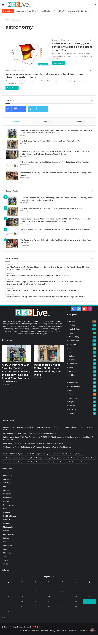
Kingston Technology (35, 458)
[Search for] (95, 5)
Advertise (44, 631)
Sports (71, 367)
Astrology (72, 409)
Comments (79, 121)
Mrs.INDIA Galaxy (69, 458)
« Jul (3, 617)
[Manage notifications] (92, 630)
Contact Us (72, 631)
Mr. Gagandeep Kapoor (52, 458)
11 (22, 597)
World (71, 394)
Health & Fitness (75, 329)
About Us (35, 631)
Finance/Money (75, 386)
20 (49, 601)
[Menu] (3, 5)
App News (72, 405)
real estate (46, 462)
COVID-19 (30, 454)
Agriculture (73, 398)
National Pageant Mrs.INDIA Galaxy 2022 (25, 462)
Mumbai (5, 462)
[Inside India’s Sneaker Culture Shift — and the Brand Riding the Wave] (12, 144)
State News (73, 364)
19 (35, 601)
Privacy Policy (55, 631)
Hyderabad (77, 454)
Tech (70, 348)
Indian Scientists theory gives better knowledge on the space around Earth (72, 47)
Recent (17, 121)
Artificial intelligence (17, 454)
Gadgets (72, 352)
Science (72, 360)
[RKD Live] (19, 4)
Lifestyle (72, 325)
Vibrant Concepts (82, 462)
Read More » (58, 63)
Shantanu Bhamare (59, 462)
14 (62, 597)
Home (9, 20)
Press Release (74, 383)
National (72, 356)
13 (49, 597)
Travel (71, 333)
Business (72, 321)
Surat (71, 462)
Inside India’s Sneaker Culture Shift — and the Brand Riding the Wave (51, 141)
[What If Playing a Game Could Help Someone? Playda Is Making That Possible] (12, 165)
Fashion (72, 375)
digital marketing (42, 454)
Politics (71, 413)
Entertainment (74, 341)
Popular (47, 121)
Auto (70, 390)
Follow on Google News (87, 631)
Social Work (73, 371)
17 (8, 601)
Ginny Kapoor (66, 454)
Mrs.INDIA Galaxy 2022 (86, 458)
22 (76, 601)
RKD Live (57, 40)
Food (70, 379)
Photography (74, 337)
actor (5, 454)
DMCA (63, 631)
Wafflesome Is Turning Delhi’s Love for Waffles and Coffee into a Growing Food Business (37, 447)
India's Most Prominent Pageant (13, 458)
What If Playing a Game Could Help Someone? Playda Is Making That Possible (44, 11)
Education (72, 344)
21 (62, 601)
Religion (72, 402)
